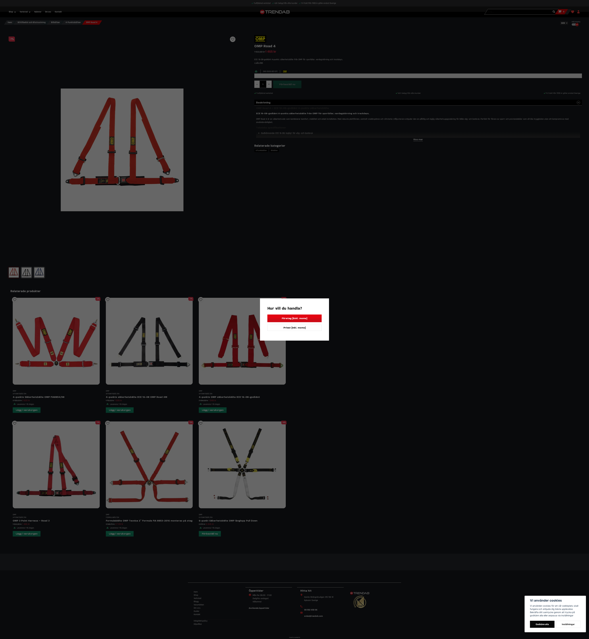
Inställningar (568, 624)
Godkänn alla (542, 624)
